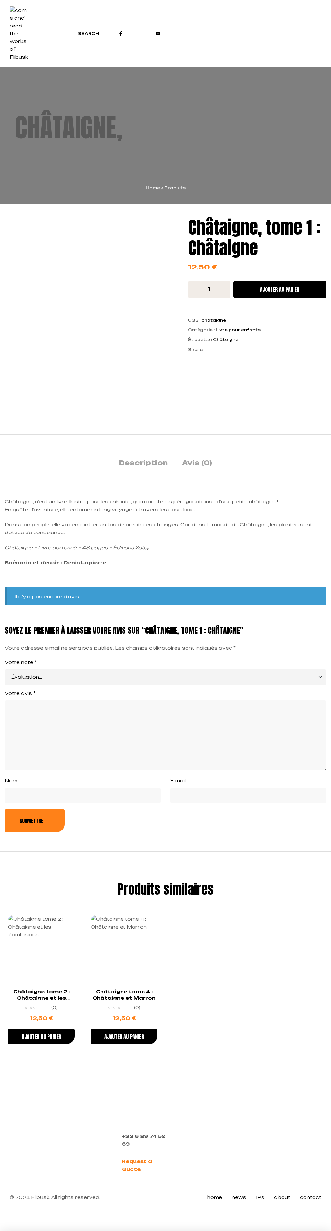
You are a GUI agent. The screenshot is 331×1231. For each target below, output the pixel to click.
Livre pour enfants (238, 329)
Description (143, 463)
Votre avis (20, 693)
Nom (11, 780)
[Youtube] (158, 33)
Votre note (21, 662)
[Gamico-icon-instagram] (130, 33)
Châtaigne (225, 339)
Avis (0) (197, 463)
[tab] (143, 463)
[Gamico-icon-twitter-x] (139, 33)
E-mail (178, 780)
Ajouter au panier (279, 289)
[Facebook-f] (120, 33)
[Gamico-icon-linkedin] (148, 33)
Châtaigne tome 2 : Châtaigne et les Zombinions (41, 998)
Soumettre (31, 821)
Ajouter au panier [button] (41, 1036)
